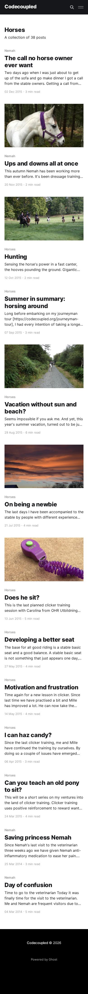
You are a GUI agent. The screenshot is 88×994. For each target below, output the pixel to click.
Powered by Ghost (44, 959)
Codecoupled (20, 6)
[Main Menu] (80, 7)
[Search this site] (72, 7)
